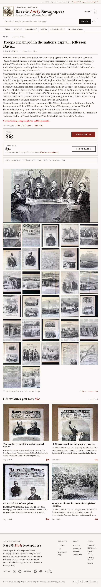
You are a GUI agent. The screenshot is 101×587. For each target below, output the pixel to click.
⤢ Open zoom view (89, 391)
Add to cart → (83, 134)
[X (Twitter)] (14, 571)
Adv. (94, 21)
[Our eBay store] (27, 571)
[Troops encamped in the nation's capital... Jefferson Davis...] (12, 235)
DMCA (90, 563)
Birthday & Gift (31, 29)
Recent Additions (57, 29)
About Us (17, 29)
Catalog (44, 29)
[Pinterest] (19, 571)
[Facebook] (35, 571)
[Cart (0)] (95, 11)
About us (76, 545)
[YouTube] (41, 571)
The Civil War (24, 125)
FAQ (59, 549)
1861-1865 (38, 125)
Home (7, 29)
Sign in (88, 11)
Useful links (77, 555)
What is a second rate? (49, 152)
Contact (61, 545)
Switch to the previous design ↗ (85, 2)
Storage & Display (75, 29)
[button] (50, 196)
